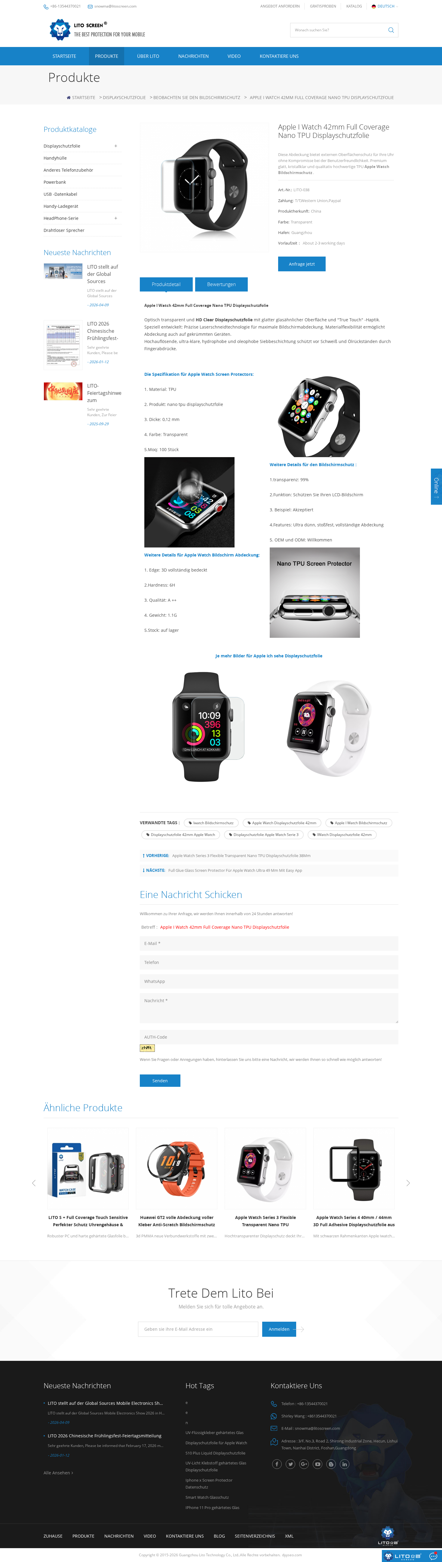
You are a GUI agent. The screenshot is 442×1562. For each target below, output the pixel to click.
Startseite (64, 56)
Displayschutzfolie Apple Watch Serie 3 (266, 834)
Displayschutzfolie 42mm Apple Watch (183, 834)
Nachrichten (193, 56)
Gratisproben (323, 6)
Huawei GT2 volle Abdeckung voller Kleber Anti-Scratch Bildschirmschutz (176, 1220)
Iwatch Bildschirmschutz (213, 822)
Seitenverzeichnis (255, 1536)
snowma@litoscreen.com (115, 6)
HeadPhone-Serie (61, 218)
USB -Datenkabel (60, 194)
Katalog (354, 6)
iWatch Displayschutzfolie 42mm (344, 834)
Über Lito (148, 56)
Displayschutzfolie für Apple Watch (216, 1442)
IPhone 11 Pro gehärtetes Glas (212, 1507)
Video (234, 56)
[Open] (436, 487)
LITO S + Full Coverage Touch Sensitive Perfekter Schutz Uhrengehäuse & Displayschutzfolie (88, 1221)
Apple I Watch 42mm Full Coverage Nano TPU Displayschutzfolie (224, 927)
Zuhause (53, 1536)
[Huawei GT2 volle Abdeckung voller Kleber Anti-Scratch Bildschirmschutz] (176, 1168)
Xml (289, 1536)
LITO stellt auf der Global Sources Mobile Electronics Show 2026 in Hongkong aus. (106, 1403)
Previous (34, 1183)
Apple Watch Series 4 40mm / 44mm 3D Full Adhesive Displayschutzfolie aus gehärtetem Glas (354, 1221)
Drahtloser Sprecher (64, 230)
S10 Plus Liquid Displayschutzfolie (215, 1453)
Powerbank (55, 182)
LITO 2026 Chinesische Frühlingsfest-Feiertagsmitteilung (104, 1436)
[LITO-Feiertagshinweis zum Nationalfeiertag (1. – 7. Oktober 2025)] (63, 391)
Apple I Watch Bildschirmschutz (361, 822)
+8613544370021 (322, 1416)
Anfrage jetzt (302, 264)
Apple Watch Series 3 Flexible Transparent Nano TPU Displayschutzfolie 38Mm (241, 855)
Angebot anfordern (280, 6)
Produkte (106, 56)
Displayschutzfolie (124, 97)
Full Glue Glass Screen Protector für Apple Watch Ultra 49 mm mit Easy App (235, 870)
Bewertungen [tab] (221, 284)
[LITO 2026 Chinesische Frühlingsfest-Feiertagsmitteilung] (63, 345)
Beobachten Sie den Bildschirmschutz (196, 97)
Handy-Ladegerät (61, 206)
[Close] (436, 508)
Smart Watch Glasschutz (207, 1497)
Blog (219, 1536)
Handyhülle (55, 158)
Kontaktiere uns (279, 56)
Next (408, 1183)
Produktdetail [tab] (166, 284)
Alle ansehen (57, 1473)
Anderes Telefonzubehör (68, 170)
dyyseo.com (292, 1554)
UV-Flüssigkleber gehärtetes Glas (215, 1432)
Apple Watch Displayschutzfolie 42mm (284, 822)
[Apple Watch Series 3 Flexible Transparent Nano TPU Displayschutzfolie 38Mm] (265, 1168)
